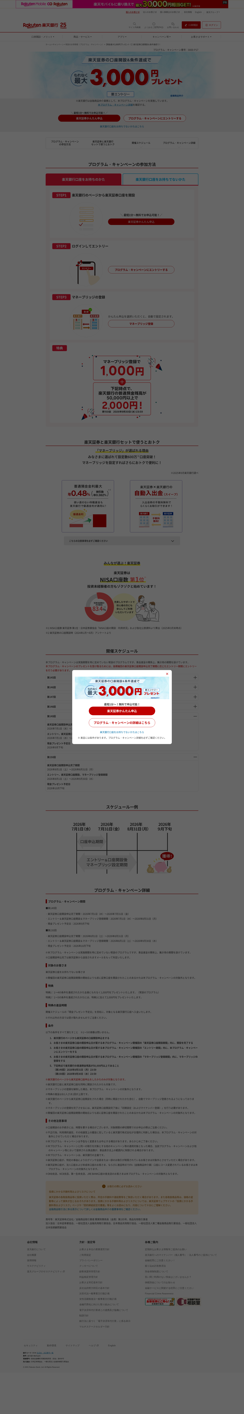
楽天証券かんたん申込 (122, 711)
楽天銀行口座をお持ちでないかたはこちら (122, 731)
